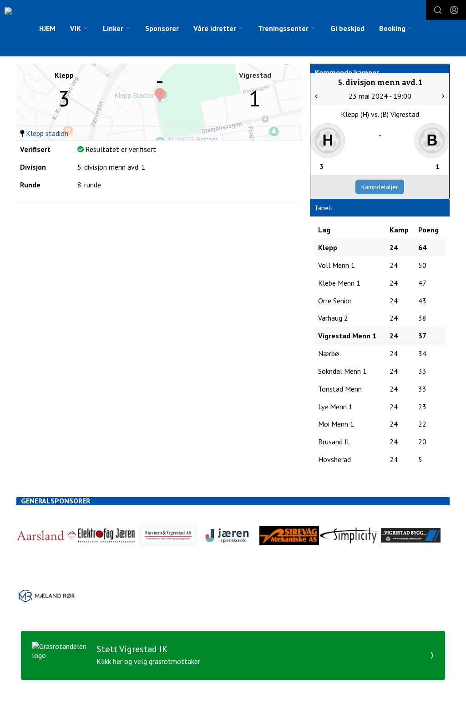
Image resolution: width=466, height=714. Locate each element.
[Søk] (438, 10)
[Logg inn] (454, 10)
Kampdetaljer (379, 187)
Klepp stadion (47, 133)
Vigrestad (255, 75)
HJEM (47, 28)
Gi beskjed (347, 28)
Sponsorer (162, 28)
